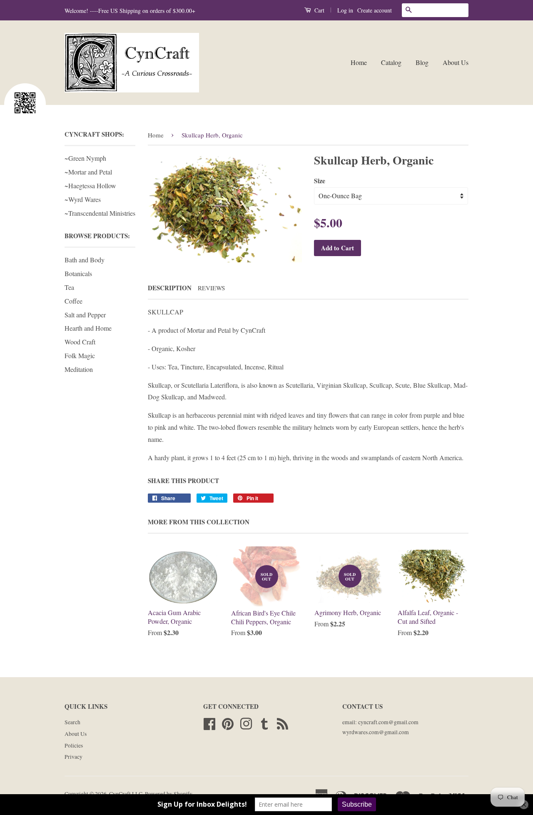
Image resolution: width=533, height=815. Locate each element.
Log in (345, 10)
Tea (69, 287)
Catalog (391, 62)
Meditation (79, 369)
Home (359, 62)
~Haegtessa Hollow (90, 185)
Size (319, 180)
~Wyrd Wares (83, 199)
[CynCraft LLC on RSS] (282, 722)
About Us (455, 62)
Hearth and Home (88, 328)
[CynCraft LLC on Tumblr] (264, 722)
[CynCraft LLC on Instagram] (246, 722)
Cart (318, 10)
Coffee (73, 301)
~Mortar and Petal (88, 171)
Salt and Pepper (85, 314)
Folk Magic (80, 355)
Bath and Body (85, 259)
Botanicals (78, 273)
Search (72, 722)
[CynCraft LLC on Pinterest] (228, 722)
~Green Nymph (85, 158)
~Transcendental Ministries (100, 213)
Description (170, 288)
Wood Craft (80, 341)
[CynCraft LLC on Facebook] (209, 722)
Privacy (73, 756)
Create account (374, 10)
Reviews (211, 288)
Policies (74, 745)
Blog (422, 62)
